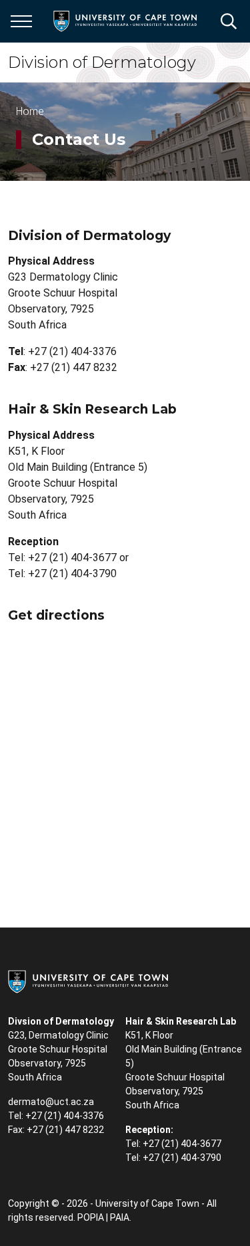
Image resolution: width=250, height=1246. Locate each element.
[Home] (88, 980)
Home (30, 111)
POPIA (90, 1217)
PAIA (119, 1217)
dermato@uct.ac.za (51, 1101)
